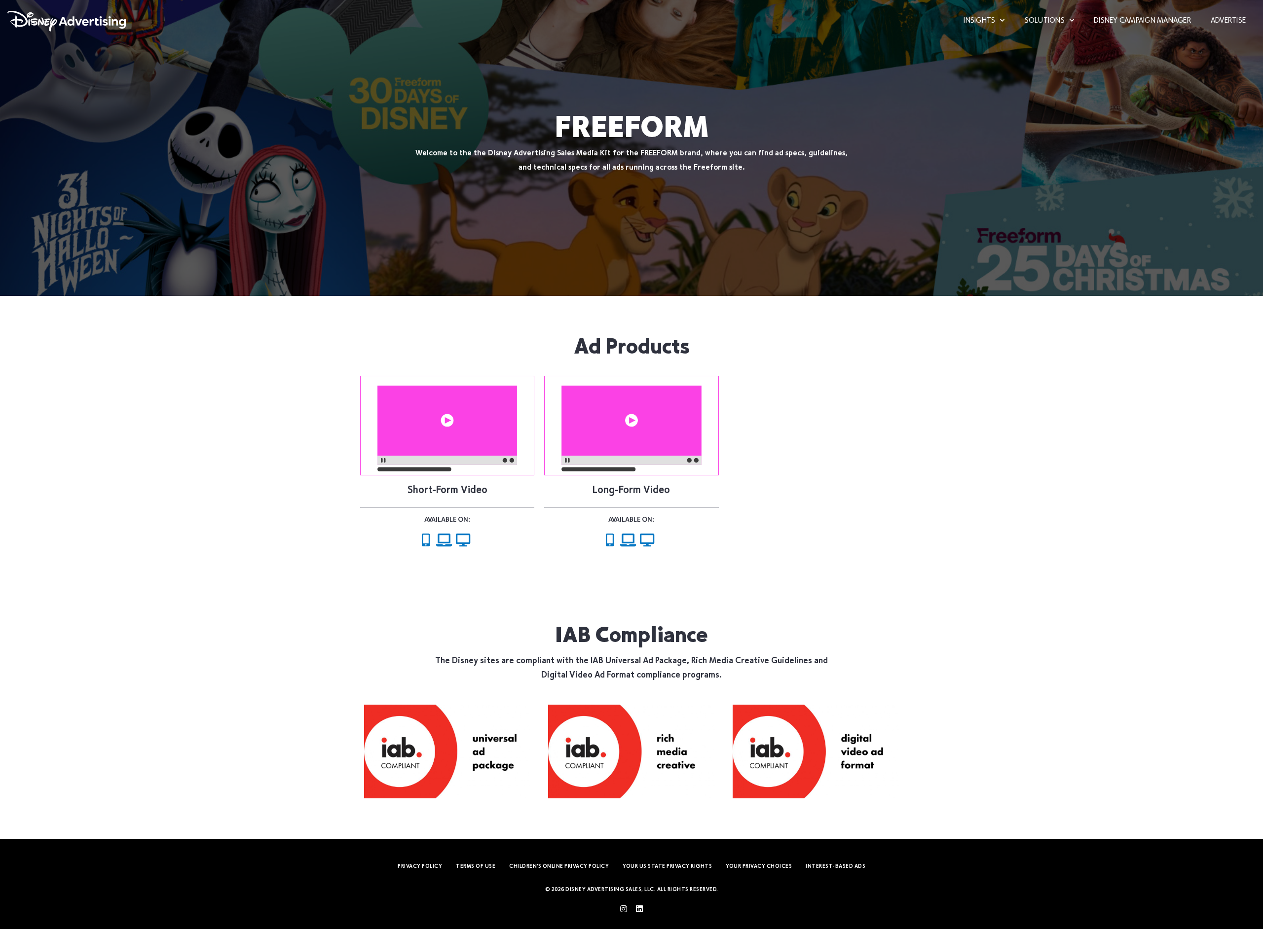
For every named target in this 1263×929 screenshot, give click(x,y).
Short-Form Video (447, 491)
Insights (979, 21)
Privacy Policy (420, 866)
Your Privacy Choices (759, 866)
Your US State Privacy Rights (667, 866)
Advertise (1228, 21)
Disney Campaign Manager (1142, 21)
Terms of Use (475, 866)
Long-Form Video (631, 491)
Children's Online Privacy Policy (559, 866)
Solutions (1045, 21)
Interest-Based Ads (835, 866)
